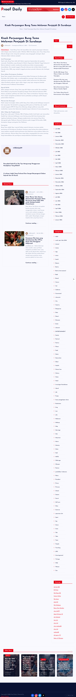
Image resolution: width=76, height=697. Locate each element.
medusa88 (56, 632)
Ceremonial (58, 293)
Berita (57, 267)
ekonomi (57, 327)
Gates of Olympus (58, 638)
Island (57, 388)
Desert (57, 316)
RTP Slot (56, 590)
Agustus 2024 (58, 193)
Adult (56, 236)
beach (57, 259)
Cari (56, 40)
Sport (56, 517)
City (56, 301)
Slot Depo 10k (57, 593)
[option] (11, 665)
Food (56, 350)
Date (56, 312)
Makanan (57, 418)
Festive (57, 342)
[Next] (71, 650)
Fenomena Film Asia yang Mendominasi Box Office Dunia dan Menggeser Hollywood (62, 81)
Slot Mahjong (57, 605)
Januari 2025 (58, 174)
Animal (57, 244)
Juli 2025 (57, 151)
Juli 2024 (57, 197)
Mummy (57, 445)
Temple (57, 544)
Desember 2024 (59, 178)
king (56, 407)
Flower (57, 346)
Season (57, 494)
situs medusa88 (57, 626)
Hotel (56, 380)
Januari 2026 (58, 136)
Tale (56, 532)
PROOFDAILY (5, 49)
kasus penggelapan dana (62, 399)
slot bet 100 (57, 587)
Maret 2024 (58, 212)
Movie (57, 441)
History (57, 373)
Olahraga (58, 460)
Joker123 (56, 602)
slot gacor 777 (57, 635)
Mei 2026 (57, 132)
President (57, 479)
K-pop (57, 396)
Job (56, 392)
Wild (56, 563)
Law (56, 411)
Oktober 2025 (59, 147)
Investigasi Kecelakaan (61, 384)
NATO (57, 456)
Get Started (70, 16)
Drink (56, 323)
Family (57, 335)
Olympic (57, 464)
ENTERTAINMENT (60, 331)
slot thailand (57, 617)
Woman (57, 566)
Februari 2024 (59, 216)
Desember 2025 (59, 140)
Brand (57, 278)
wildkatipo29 (7, 45)
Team (56, 540)
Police (56, 475)
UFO (56, 551)
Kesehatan (58, 403)
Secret (57, 498)
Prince (57, 483)
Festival (57, 339)
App (56, 251)
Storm (57, 525)
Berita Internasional (60, 270)
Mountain (57, 437)
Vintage (57, 559)
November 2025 (59, 144)
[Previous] (69, 650)
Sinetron (57, 509)
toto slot (56, 620)
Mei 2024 (57, 204)
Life (56, 415)
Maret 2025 (58, 166)
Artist (56, 255)
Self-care (57, 502)
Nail (56, 453)
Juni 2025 (57, 155)
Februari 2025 (59, 170)
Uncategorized (15, 45)
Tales (56, 536)
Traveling (57, 547)
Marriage (57, 430)
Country (57, 305)
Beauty (57, 263)
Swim (56, 528)
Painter (57, 468)
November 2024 (59, 182)
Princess (57, 487)
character (57, 297)
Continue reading (31, 223)
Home (3, 16)
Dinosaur (57, 320)
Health (57, 365)
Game (57, 354)
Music (56, 449)
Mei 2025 (57, 159)
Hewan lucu (58, 369)
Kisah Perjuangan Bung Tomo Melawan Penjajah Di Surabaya (40, 29)
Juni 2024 (57, 201)
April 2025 (58, 163)
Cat (56, 286)
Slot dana (56, 599)
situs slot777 (57, 611)
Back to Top (70, 695)
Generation (58, 358)
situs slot (56, 623)
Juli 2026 (57, 128)
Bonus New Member (59, 608)
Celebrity (57, 289)
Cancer (57, 282)
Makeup (57, 422)
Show (56, 506)
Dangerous (58, 308)
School (57, 490)
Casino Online (57, 596)
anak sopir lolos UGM (61, 240)
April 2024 (58, 208)
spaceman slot (59, 513)
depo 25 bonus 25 (58, 614)
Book (56, 274)
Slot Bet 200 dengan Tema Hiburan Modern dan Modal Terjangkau (61, 74)
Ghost (56, 361)
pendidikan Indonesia (61, 471)
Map (56, 426)
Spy (56, 521)
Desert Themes (5, 696)
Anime (57, 248)
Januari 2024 (58, 219)
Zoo (56, 570)
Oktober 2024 (59, 185)
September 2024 (59, 189)
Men (56, 434)
